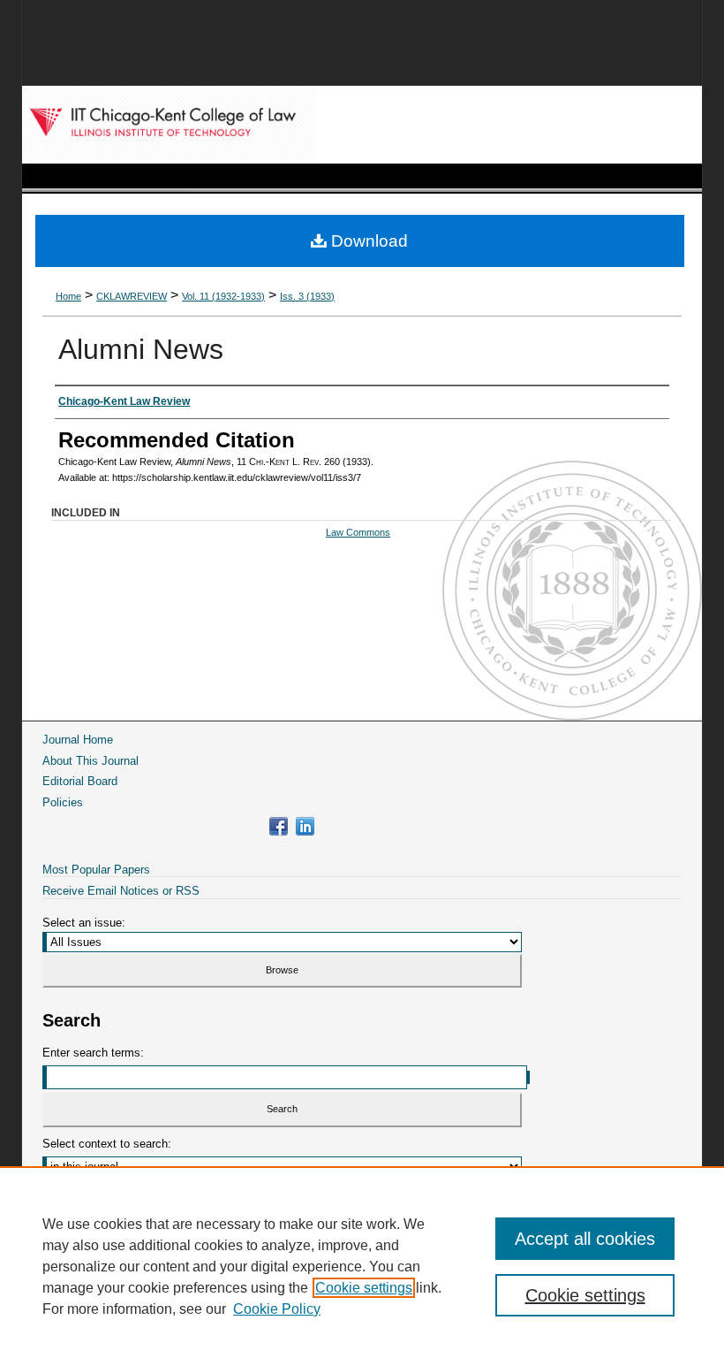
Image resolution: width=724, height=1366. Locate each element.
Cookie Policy (277, 1308)
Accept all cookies (585, 1238)
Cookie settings (363, 1287)
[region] (362, 1266)
